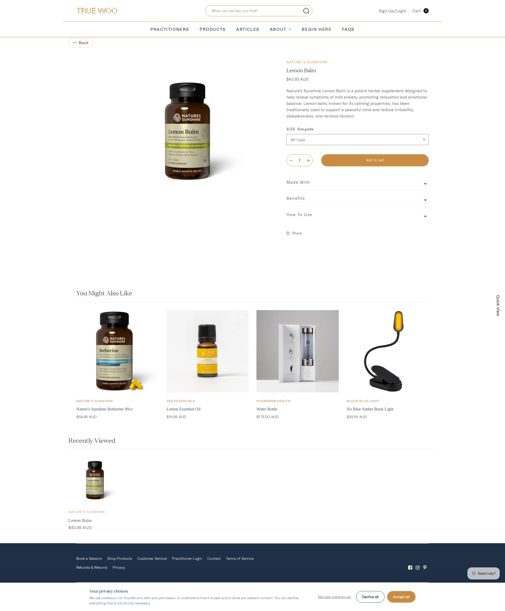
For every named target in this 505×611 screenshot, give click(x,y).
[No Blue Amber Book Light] (388, 351)
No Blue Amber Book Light (370, 409)
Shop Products (119, 558)
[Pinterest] (425, 563)
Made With (298, 182)
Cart (419, 10)
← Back (81, 42)
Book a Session (89, 558)
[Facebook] (410, 563)
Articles (247, 29)
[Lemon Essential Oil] (207, 351)
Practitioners (169, 29)
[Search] (306, 11)
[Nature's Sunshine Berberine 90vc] (117, 351)
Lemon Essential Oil (183, 409)
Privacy (119, 567)
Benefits (295, 198)
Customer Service (152, 558)
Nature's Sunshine (307, 62)
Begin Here (316, 29)
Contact (214, 558)
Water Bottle (266, 409)
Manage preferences (334, 597)
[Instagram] (417, 563)
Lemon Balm (80, 520)
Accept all (401, 597)
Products (213, 29)
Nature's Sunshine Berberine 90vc (104, 409)
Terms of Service (240, 558)
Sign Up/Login (392, 10)
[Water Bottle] (297, 351)
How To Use (299, 214)
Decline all (370, 597)
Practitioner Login (187, 558)
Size (300, 129)
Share (297, 233)
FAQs (348, 29)
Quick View (498, 305)
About (278, 29)
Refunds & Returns (91, 567)
